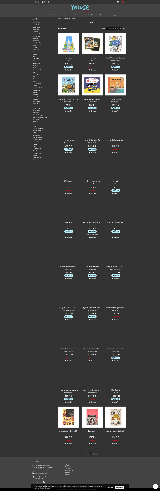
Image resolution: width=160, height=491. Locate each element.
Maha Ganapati (36, 90)
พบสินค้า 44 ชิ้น (62, 28)
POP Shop (35, 133)
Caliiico (34, 45)
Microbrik (35, 99)
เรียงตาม (103, 28)
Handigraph (36, 65)
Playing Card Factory (38, 128)
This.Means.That (37, 148)
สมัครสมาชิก (46, 2)
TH (124, 2)
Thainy (34, 146)
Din (34, 56)
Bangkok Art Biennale (38, 34)
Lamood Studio (37, 83)
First (85, 454)
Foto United (36, 58)
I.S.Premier (35, 74)
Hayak (34, 67)
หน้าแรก (47, 15)
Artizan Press (36, 29)
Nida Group (36, 112)
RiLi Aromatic (36, 135)
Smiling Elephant (37, 139)
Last (99, 454)
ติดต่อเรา (108, 15)
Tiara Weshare (36, 151)
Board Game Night (37, 43)
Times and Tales (37, 153)
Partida (34, 124)
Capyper (35, 47)
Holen (34, 72)
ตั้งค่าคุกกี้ (110, 487)
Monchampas (36, 101)
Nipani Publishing (37, 115)
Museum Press (36, 108)
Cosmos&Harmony (37, 52)
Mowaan (35, 106)
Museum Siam (36, 22)
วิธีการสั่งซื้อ (91, 15)
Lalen (34, 81)
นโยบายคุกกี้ (47, 488)
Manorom (35, 94)
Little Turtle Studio (37, 88)
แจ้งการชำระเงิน (100, 15)
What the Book (36, 160)
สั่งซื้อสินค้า (69, 67)
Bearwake (35, 38)
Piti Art (34, 126)
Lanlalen (35, 85)
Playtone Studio (37, 130)
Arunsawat (35, 31)
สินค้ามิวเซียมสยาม (56, 15)
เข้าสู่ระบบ (37, 2)
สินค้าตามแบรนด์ (68, 15)
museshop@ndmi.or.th (40, 474)
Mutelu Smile (36, 110)
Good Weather (36, 63)
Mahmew (35, 92)
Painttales (35, 121)
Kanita (34, 79)
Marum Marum (36, 97)
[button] (115, 14)
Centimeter (35, 49)
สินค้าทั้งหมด (68, 467)
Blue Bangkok (36, 40)
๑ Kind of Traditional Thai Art (40, 117)
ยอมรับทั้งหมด (119, 487)
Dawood (35, 54)
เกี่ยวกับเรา (67, 472)
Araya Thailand (36, 27)
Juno (34, 76)
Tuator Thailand (37, 157)
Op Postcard (36, 119)
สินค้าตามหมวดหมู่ (79, 15)
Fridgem (35, 61)
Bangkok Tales (36, 36)
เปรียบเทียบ (69, 70)
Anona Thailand (37, 25)
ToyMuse (35, 155)
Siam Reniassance (37, 137)
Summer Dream (37, 142)
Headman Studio (37, 70)
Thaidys (35, 144)
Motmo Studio (36, 103)
